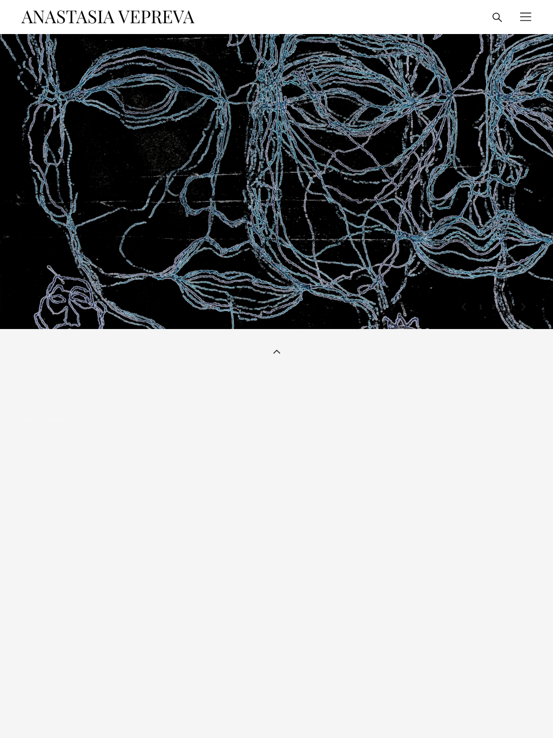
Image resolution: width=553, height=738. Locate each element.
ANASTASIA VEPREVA (108, 17)
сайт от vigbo (43, 419)
